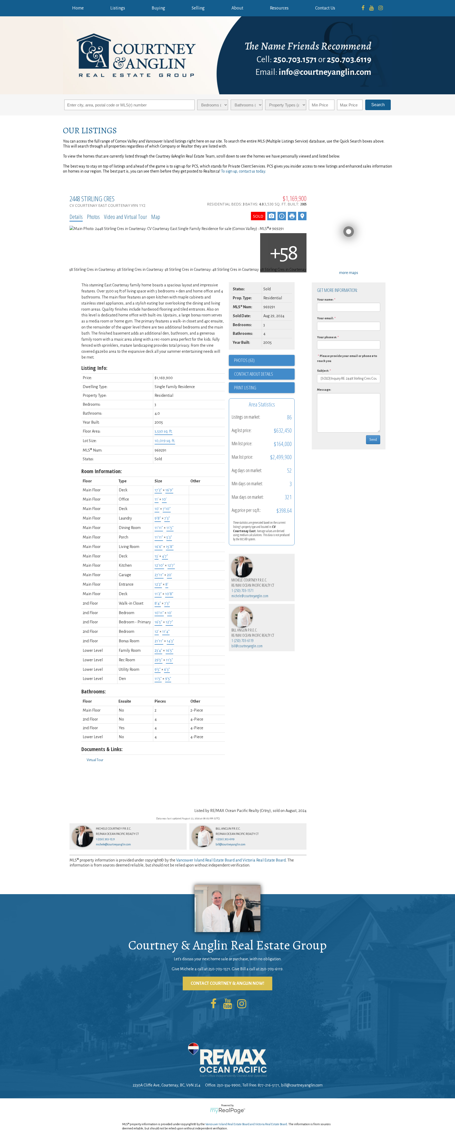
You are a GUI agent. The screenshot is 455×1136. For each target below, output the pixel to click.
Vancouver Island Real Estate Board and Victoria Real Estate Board (231, 860)
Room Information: (101, 471)
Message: (324, 389)
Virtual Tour (95, 760)
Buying (158, 8)
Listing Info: (94, 367)
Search (378, 104)
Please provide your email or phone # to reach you (347, 358)
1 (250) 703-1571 (242, 590)
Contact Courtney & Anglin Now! (227, 983)
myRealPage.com (227, 1110)
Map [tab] (155, 217)
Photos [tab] (93, 217)
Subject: (323, 371)
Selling (198, 8)
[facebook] (362, 8)
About (237, 8)
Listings (117, 8)
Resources (279, 8)
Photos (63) (244, 360)
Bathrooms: (93, 691)
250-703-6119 (271, 969)
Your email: (325, 318)
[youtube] (371, 8)
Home (78, 8)
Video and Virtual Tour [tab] (125, 217)
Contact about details (253, 374)
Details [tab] (76, 217)
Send (373, 440)
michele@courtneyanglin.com (249, 595)
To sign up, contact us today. (243, 171)
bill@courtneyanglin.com (247, 645)
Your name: (325, 299)
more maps (348, 273)
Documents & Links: (102, 749)
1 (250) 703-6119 (242, 640)
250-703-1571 (219, 969)
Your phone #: (327, 337)
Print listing (245, 387)
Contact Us (325, 8)
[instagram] (380, 8)
